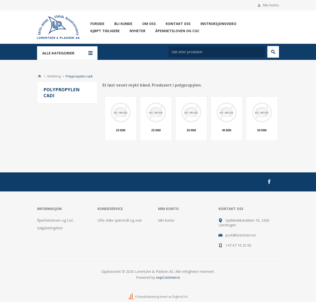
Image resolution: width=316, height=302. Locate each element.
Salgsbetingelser (50, 228)
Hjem (39, 76)
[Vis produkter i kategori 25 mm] (156, 112)
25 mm (156, 130)
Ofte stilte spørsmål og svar (120, 220)
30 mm (191, 130)
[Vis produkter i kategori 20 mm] (120, 112)
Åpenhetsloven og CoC (55, 220)
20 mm (120, 130)
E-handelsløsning (147, 297)
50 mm (262, 130)
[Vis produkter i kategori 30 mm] (191, 112)
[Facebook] (269, 182)
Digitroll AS (180, 297)
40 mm (226, 130)
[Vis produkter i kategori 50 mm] (261, 112)
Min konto (271, 5)
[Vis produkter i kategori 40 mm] (226, 112)
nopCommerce (168, 277)
